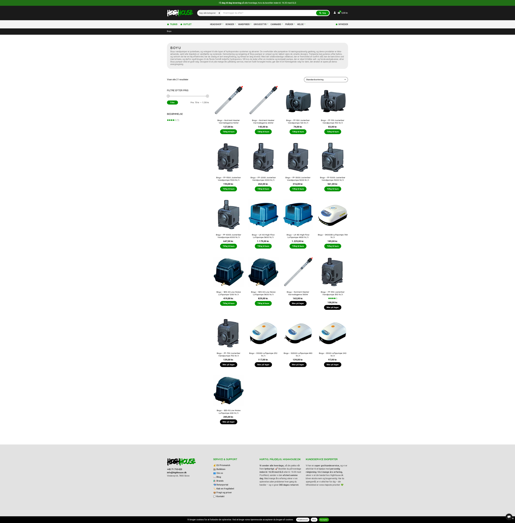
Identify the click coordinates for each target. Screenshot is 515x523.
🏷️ (223, 488)
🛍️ (218, 481)
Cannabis (276, 24)
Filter (172, 102)
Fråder (289, 24)
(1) (173, 120)
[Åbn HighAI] (509, 517)
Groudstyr (260, 24)
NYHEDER (343, 24)
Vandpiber (244, 24)
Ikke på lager (298, 303)
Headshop (216, 24)
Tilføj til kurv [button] (228, 132)
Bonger (230, 24)
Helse (300, 24)
